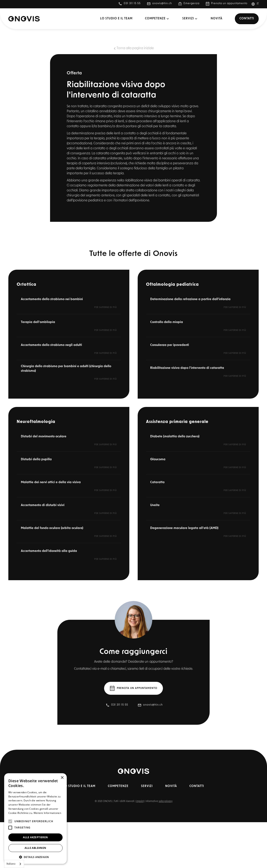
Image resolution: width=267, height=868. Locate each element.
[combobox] (14, 864)
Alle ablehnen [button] (35, 848)
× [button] (62, 777)
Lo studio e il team (116, 18)
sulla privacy (166, 801)
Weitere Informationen (47, 813)
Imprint (140, 801)
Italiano (10, 864)
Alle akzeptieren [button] (35, 837)
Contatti (246, 18)
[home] (24, 18)
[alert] (35, 818)
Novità (216, 18)
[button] (257, 4)
